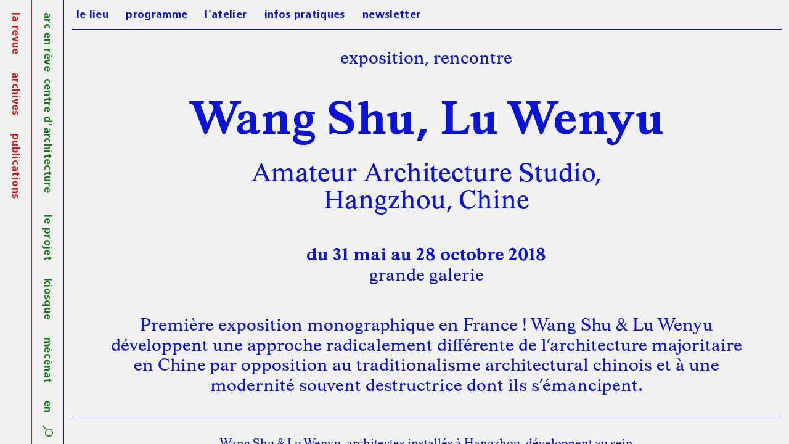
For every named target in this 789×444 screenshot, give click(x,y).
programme (156, 15)
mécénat (46, 360)
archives (14, 94)
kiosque (46, 298)
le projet (46, 238)
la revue (14, 33)
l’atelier (226, 15)
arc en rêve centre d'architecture (46, 102)
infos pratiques (304, 15)
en (46, 406)
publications (14, 166)
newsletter (391, 15)
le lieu (92, 15)
